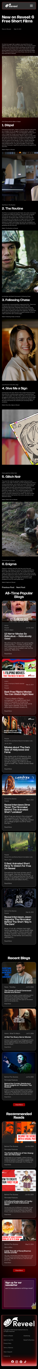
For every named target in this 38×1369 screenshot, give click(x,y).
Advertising (26, 1335)
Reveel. (14, 53)
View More (19, 1105)
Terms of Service (8, 1347)
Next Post (20, 587)
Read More (8, 654)
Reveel (13, 149)
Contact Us (7, 1356)
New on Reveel (6, 29)
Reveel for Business (28, 1340)
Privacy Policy (7, 1343)
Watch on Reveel (8, 1335)
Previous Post (8, 587)
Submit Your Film (8, 1340)
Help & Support (8, 1352)
